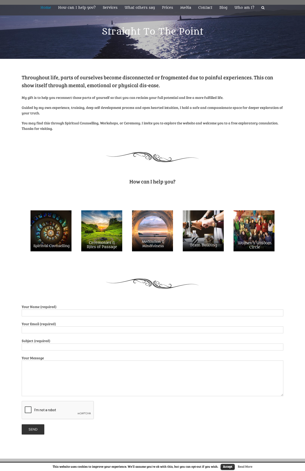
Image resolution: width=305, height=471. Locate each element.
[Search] (262, 7)
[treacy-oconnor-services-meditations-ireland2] (152, 213)
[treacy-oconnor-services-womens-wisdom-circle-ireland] (254, 213)
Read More (245, 466)
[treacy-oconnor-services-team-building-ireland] (203, 213)
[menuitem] (49, 7)
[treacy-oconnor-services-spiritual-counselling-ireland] (50, 213)
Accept (227, 466)
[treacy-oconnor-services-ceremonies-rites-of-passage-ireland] (101, 213)
